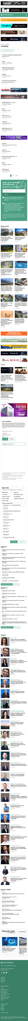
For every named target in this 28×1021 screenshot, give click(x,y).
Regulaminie (15, 217)
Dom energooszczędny (5, 993)
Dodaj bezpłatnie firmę (8, 50)
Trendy (2, 988)
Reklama (2, 1009)
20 (16, 175)
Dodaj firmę (13, 541)
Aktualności (3, 977)
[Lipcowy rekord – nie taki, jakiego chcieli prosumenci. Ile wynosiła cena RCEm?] (7, 298)
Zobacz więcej (22, 541)
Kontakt (2, 1007)
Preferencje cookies (4, 1012)
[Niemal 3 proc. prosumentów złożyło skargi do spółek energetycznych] (21, 282)
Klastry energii (5, 498)
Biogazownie (5, 492)
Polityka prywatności (4, 1004)
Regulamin (3, 1008)
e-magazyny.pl (11, 932)
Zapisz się (6, 194)
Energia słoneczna (4, 989)
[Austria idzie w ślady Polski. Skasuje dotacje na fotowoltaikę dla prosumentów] (7, 232)
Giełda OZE (3, 978)
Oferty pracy (3, 980)
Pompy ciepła (5, 500)
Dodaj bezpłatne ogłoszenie (6, 584)
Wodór (2, 999)
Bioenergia (3, 995)
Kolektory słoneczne (18, 498)
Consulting (7, 44)
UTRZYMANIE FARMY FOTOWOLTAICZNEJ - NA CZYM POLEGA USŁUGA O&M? (14, 20)
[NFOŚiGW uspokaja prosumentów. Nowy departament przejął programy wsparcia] (21, 314)
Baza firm (2, 44)
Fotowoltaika (17, 496)
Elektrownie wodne (18, 494)
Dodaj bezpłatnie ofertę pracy (7, 627)
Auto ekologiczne (4, 992)
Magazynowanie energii (5, 996)
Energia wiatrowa (6, 496)
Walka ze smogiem (4, 998)
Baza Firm (2, 981)
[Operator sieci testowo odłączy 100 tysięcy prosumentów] (21, 232)
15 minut (5, 439)
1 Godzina (11, 439)
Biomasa (16, 492)
